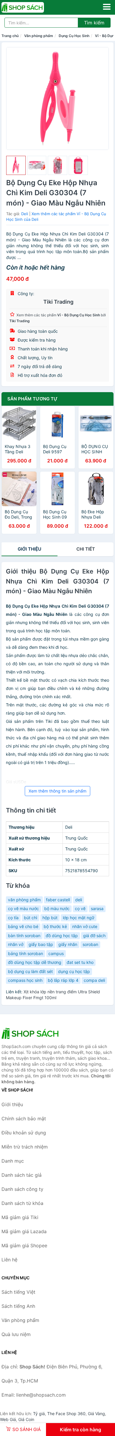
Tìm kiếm (94, 23)
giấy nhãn (67, 944)
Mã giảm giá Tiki (19, 1217)
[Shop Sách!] (30, 1033)
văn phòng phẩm (24, 899)
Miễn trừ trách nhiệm (24, 1147)
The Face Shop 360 (66, 1413)
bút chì (30, 917)
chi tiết (85, 549)
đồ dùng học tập (62, 935)
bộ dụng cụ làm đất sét (30, 971)
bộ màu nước (57, 908)
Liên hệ (9, 1260)
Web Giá (8, 1419)
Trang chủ (10, 36)
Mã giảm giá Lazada (24, 1231)
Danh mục (12, 1161)
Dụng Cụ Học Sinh (74, 36)
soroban (90, 944)
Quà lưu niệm (16, 1334)
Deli (24, 213)
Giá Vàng (96, 1413)
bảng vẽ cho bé (23, 926)
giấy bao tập (41, 944)
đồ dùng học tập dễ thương (34, 962)
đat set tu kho (80, 962)
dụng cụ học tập (74, 971)
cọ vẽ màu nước (23, 908)
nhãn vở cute (84, 926)
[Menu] (107, 6)
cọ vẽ (80, 908)
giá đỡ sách (94, 935)
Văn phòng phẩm (38, 36)
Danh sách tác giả (21, 1175)
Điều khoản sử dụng (23, 1133)
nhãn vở (15, 944)
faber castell (58, 899)
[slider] (16, 165)
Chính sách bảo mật (23, 1118)
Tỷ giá (39, 1413)
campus (56, 953)
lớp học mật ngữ (78, 917)
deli (78, 899)
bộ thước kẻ (55, 926)
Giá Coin (26, 1419)
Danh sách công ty (22, 1189)
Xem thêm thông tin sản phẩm (57, 790)
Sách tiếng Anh (18, 1306)
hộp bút (50, 917)
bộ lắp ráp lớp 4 (63, 980)
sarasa (97, 908)
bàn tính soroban (24, 935)
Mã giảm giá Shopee (24, 1245)
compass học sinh (25, 980)
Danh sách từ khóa (22, 1203)
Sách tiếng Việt (18, 1292)
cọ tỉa (13, 917)
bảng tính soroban (25, 953)
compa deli (94, 980)
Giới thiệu (29, 549)
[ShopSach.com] (30, 7)
